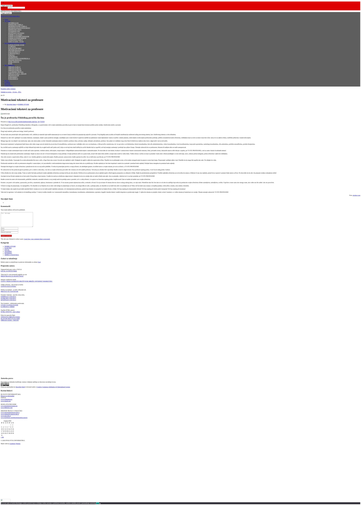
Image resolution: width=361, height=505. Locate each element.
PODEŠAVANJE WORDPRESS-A (19, 58)
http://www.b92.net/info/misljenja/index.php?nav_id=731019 (26, 122)
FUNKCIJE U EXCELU (8, 298)
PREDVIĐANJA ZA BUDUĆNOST (12, 276)
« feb (2, 437)
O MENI (7, 82)
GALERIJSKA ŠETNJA (15, 72)
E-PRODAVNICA (14, 53)
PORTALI (11, 55)
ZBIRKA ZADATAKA (12, 255)
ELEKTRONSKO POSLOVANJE (15, 43)
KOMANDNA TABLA (15, 40)
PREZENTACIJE (13, 75)
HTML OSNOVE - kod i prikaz (10, 312)
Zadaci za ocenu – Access (16, 41)
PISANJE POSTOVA (15, 60)
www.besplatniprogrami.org (9, 406)
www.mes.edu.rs (6, 416)
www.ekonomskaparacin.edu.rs (10, 412)
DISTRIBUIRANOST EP (16, 50)
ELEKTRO (8, 248)
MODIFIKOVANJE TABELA (17, 26)
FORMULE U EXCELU (8, 296)
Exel (39, 262)
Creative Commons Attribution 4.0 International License (53, 387)
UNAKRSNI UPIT (14, 31)
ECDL (10, 63)
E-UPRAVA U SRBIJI (7, 307)
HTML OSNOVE (13, 62)
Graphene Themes (14, 443)
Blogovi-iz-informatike (7, 396)
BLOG (7, 80)
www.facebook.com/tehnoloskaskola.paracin (14, 417)
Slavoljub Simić (20, 387)
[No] (100, 503)
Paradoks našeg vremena (8, 89)
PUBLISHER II (13, 79)
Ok (97, 503)
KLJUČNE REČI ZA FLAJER (10, 318)
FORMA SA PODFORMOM (17, 38)
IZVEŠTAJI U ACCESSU (16, 33)
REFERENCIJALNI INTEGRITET (19, 28)
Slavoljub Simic (11, 104)
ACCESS (7, 21)
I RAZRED (8, 251)
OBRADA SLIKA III (14, 70)
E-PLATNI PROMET (15, 48)
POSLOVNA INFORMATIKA (10, 16)
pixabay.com (356, 195)
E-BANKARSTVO (14, 52)
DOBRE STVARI (23, 104)
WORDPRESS (12, 57)
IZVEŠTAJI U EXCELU (8, 300)
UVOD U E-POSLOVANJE (9, 305)
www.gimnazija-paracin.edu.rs (10, 414)
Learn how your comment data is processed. (37, 239)
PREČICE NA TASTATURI (9, 291)
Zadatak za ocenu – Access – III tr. (11, 92)
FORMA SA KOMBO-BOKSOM (18, 36)
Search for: (4, 7)
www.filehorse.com (6, 407)
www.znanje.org (6, 401)
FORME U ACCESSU (15, 35)
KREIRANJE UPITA (14, 30)
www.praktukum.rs (6, 399)
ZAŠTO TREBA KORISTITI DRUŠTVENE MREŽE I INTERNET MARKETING (26, 281)
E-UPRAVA (12, 46)
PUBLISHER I (12, 77)
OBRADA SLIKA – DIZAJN (17, 74)
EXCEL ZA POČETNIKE (9, 271)
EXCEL (7, 250)
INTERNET (8, 253)
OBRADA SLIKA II (14, 68)
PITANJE (7, 84)
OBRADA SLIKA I (14, 67)
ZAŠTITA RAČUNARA (8, 286)
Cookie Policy (9, 85)
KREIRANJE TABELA (15, 24)
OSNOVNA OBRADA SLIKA (10, 317)
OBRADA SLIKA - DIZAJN (10, 320)
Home (6, 19)
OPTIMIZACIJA (13, 23)
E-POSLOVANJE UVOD (16, 45)
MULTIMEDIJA (10, 65)
